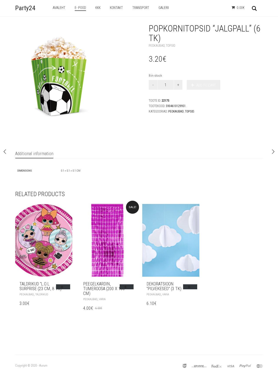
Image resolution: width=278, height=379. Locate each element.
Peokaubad (157, 45)
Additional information (34, 153)
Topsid (170, 45)
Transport (140, 8)
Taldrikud (41, 294)
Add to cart (206, 85)
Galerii (164, 8)
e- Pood (80, 8)
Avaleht (59, 8)
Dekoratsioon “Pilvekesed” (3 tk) (164, 286)
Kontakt (116, 8)
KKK (98, 8)
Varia (102, 299)
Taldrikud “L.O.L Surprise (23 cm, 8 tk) (40, 286)
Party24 (25, 8)
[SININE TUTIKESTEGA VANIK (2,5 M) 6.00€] (273, 152)
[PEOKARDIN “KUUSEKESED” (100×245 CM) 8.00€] (5, 152)
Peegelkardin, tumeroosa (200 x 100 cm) (104, 288)
